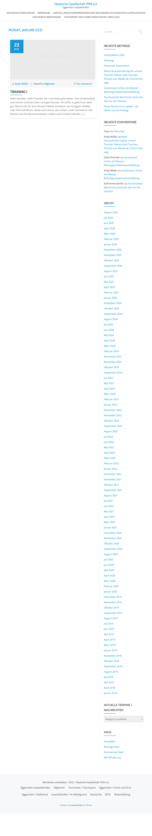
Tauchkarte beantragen (46, 17)
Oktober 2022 (111, 420)
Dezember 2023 (113, 356)
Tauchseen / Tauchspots (82, 787)
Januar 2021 (110, 527)
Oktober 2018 (111, 661)
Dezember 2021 (113, 474)
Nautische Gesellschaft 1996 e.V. (76, 4)
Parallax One (66, 805)
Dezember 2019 (113, 597)
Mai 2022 (109, 447)
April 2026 (109, 228)
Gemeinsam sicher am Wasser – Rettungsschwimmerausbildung (122, 161)
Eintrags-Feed (111, 746)
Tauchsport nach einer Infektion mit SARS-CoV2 (92, 17)
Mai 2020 (109, 570)
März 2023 (109, 394)
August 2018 (111, 671)
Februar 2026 (111, 239)
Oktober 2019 (111, 607)
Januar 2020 (110, 591)
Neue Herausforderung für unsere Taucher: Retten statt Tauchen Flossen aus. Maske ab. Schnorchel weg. (123, 144)
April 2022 (109, 452)
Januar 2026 (110, 244)
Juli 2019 (108, 623)
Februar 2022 (111, 463)
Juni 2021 (109, 506)
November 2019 (113, 602)
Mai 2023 (109, 383)
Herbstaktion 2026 (114, 55)
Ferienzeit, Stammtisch (116, 65)
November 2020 (113, 538)
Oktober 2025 (111, 260)
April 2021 (109, 516)
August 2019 (111, 618)
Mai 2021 (109, 511)
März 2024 (109, 346)
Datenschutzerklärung (21, 13)
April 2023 (109, 388)
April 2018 (109, 687)
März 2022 (109, 458)
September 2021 (113, 490)
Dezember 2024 (113, 303)
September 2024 (113, 313)
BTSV (108, 794)
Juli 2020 (108, 559)
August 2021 (111, 495)
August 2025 (111, 271)
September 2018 (113, 666)
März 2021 (109, 522)
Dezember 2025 (113, 249)
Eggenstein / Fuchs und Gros (115, 787)
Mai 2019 (109, 634)
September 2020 (113, 549)
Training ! (18, 92)
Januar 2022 (110, 468)
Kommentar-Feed (114, 752)
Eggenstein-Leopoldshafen (35, 787)
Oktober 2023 (111, 367)
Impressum (44, 13)
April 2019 (109, 639)
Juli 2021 (108, 500)
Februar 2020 (111, 586)
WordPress (87, 805)
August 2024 (111, 319)
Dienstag (109, 60)
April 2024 (109, 340)
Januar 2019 (110, 650)
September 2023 (113, 372)
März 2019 (109, 645)
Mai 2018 (109, 682)
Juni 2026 (109, 223)
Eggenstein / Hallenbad (35, 794)
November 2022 (113, 415)
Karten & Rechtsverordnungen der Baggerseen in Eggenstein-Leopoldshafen (99, 13)
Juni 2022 (109, 442)
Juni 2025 (109, 276)
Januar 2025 (110, 297)
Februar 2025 (111, 292)
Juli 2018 (108, 677)
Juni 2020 (109, 565)
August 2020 (111, 554)
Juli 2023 (108, 378)
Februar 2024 (111, 351)
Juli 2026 (108, 217)
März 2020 (109, 581)
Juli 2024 (108, 324)
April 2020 (109, 575)
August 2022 (111, 431)
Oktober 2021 (111, 484)
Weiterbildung (122, 794)
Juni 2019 (109, 629)
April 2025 (109, 287)
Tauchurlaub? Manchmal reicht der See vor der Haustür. (123, 187)
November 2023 (113, 362)
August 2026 (111, 212)
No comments (84, 83)
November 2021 (113, 479)
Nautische (96, 794)
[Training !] (52, 59)
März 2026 (109, 233)
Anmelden (109, 741)
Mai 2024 (109, 335)
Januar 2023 (110, 404)
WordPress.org (112, 757)
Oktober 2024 (111, 308)
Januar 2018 (110, 693)
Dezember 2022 (113, 410)
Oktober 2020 (111, 543)
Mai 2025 (109, 281)
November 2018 (113, 655)
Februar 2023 (111, 399)
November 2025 (113, 255)
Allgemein (49, 83)
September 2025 (113, 265)
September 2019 (113, 613)
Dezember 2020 (113, 532)
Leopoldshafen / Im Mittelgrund (69, 794)
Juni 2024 (109, 329)
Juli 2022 (108, 436)
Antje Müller (22, 83)
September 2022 (113, 426)
